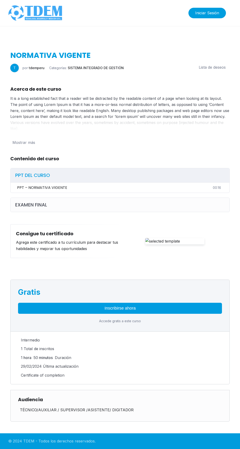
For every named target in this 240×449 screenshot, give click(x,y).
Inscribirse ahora (120, 308)
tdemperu (37, 68)
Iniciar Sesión (207, 13)
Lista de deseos (212, 67)
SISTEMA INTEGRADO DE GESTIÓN (96, 68)
